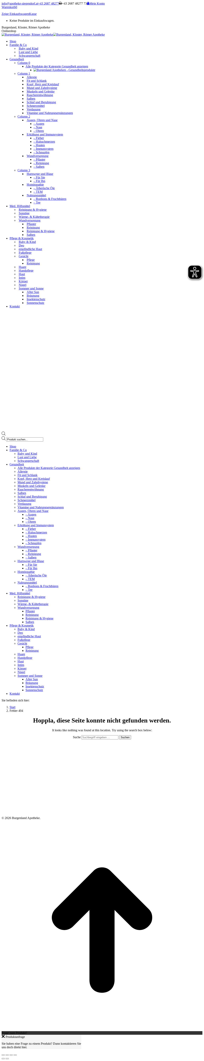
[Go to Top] (102, 1029)
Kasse (33, 14)
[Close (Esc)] (3, 1055)
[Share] (7, 1055)
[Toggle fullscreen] (11, 1055)
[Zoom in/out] (15, 1055)
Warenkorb (9, 7)
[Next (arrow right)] (7, 1058)
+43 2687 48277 (48, 3)
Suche (77, 737)
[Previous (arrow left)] (3, 1058)
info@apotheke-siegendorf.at (20, 3)
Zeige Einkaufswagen (15, 14)
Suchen (125, 737)
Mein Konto (97, 3)
